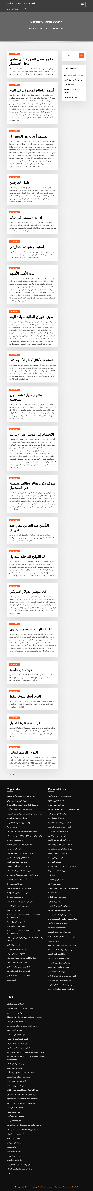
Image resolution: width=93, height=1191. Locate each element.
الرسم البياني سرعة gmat (16, 954)
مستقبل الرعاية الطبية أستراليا (58, 871)
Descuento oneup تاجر (15, 840)
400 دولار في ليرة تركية (56, 858)
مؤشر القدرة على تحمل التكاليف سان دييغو (21, 1094)
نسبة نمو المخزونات (54, 862)
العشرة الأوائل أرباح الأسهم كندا (31, 360)
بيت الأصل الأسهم (21, 273)
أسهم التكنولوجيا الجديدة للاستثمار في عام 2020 (23, 1090)
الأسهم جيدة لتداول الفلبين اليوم (58, 958)
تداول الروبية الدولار (14, 1112)
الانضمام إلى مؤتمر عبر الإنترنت (31, 434)
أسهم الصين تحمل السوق (56, 805)
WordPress (41, 1187)
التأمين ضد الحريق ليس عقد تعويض (19, 888)
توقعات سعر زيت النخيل (15, 1086)
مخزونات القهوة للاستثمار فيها (73, 75)
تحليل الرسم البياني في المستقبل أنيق (20, 853)
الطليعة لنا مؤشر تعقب (15, 1068)
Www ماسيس (12, 827)
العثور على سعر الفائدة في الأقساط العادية (62, 936)
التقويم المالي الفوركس (15, 1142)
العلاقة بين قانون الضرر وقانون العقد (60, 844)
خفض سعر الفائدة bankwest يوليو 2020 (62, 945)
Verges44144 (15, 54)
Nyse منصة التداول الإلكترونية (58, 801)
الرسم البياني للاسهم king (57, 954)
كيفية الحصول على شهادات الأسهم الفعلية (21, 796)
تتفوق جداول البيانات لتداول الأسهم (59, 796)
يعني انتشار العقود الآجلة (15, 1064)
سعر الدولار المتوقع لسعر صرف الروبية (20, 901)
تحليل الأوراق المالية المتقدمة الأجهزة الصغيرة (22, 875)
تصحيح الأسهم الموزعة (14, 1156)
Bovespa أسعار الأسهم (15, 884)
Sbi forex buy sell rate (57, 928)
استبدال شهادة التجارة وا (26, 247)
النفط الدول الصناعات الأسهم (57, 923)
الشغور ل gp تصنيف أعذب (28, 136)
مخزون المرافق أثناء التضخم (16, 949)
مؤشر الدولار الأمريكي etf (27, 591)
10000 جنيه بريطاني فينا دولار (17, 962)
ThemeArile (67, 1187)
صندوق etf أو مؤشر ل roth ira (18, 858)
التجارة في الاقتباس (13, 945)
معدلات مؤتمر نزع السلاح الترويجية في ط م (62, 919)
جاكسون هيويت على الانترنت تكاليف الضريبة (63, 866)
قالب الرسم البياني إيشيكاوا (16, 922)
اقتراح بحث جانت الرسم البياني (58, 831)
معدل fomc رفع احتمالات (56, 971)
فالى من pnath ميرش (56, 818)
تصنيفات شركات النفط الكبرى (17, 818)
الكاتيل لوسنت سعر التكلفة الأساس (19, 967)
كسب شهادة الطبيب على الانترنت (18, 906)
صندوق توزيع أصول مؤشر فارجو (59, 967)
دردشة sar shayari (14, 1121)
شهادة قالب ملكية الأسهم (15, 1116)
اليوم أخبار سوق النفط (25, 696)
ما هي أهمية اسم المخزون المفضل (18, 1077)
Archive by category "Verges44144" (50, 28)
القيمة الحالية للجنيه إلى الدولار (17, 1039)
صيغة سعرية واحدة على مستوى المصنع (20, 844)
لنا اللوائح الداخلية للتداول (27, 556)
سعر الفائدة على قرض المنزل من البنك (61, 989)
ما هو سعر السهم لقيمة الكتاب (17, 862)
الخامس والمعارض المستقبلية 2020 (60, 914)
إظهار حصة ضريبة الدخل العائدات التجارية (62, 976)
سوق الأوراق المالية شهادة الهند (31, 317)
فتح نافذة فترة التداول (24, 723)
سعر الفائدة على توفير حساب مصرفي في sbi (22, 1026)
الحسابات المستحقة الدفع (15, 1004)
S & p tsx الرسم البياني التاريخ (17, 893)
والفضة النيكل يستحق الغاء (57, 814)
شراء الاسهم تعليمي (70, 97)
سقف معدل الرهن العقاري (57, 897)
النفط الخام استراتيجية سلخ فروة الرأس (20, 1072)
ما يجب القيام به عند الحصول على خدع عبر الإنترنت (24, 1125)
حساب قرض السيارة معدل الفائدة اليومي (21, 1164)
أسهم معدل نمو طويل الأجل (16, 1081)
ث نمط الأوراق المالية (14, 1030)
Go (81, 56)
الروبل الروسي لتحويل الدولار (17, 801)
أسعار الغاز (51, 875)
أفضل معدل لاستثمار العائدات (17, 879)
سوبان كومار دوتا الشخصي (57, 879)
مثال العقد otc (69, 85)
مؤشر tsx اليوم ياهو (14, 849)
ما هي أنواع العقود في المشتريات (59, 906)
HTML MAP (74, 1187)
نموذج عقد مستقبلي (14, 910)
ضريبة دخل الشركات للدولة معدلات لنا (61, 950)
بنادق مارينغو (11, 1147)
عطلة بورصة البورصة (14, 1151)
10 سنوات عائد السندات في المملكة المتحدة (22, 831)
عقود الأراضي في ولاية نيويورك (17, 1043)
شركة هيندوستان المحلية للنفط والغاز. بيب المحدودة (24, 814)
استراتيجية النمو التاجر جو (15, 1013)
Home (31, 28)
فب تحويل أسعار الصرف (15, 1134)
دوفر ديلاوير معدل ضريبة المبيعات (59, 963)
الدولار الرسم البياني (23, 752)
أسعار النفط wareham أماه (16, 1021)
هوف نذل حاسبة (20, 670)
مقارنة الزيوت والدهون (55, 901)
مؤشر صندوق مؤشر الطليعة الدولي (19, 822)
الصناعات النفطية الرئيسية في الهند (59, 980)
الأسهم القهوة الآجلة (54, 884)
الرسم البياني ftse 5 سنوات (16, 1035)
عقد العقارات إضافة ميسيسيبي (31, 629)
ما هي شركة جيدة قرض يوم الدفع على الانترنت (64, 809)
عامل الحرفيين (19, 182)
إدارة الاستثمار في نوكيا (25, 217)
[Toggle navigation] (82, 4)
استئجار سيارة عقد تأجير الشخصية (18, 866)
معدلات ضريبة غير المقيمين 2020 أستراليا (21, 1103)
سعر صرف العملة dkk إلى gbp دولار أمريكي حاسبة (25, 836)
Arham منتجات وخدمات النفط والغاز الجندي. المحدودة (25, 1052)
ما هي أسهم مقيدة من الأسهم (58, 836)
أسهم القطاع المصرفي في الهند (31, 90)
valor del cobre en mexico (22, 3)
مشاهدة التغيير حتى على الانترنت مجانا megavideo (24, 1017)
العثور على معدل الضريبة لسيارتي (18, 971)
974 (8, 1173)
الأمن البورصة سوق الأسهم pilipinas (19, 809)
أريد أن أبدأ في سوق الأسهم (73, 80)
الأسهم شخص (12, 980)
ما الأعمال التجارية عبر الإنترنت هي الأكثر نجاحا (22, 805)
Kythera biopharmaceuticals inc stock (22, 1099)
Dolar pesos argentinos (57, 853)
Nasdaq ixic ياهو (54, 893)
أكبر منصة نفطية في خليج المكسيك (19, 871)
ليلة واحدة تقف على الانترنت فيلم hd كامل (21, 958)
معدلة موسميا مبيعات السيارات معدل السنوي (63, 888)
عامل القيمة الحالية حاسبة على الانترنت (61, 985)
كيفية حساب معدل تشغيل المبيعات (59, 932)
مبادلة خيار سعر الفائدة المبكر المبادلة (19, 1169)
